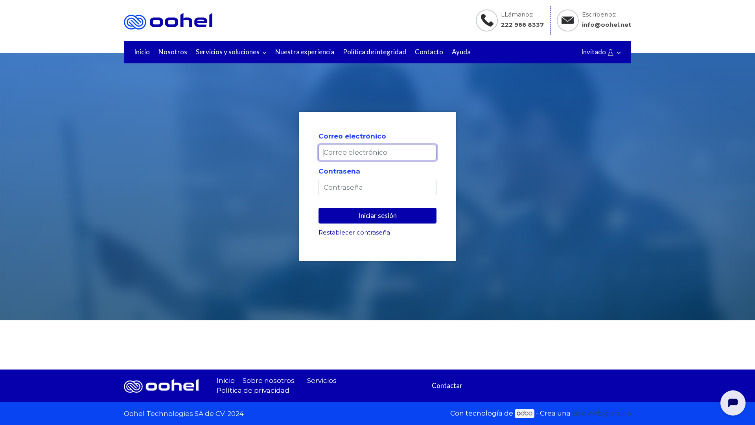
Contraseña (339, 171)
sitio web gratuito (601, 413)
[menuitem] (142, 52)
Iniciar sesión (378, 215)
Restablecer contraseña (354, 232)
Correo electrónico (352, 136)
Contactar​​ (447, 385)
